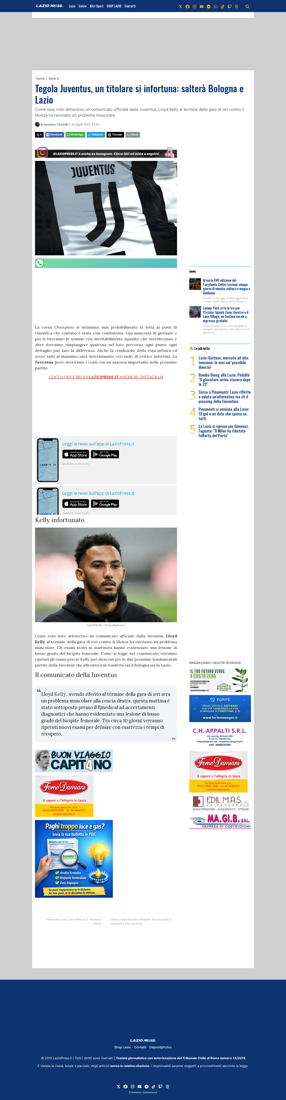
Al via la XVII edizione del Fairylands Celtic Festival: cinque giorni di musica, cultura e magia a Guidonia (226, 286)
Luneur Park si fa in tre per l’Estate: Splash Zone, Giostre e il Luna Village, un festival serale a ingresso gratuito (225, 314)
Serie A (54, 78)
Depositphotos (160, 1047)
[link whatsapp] (215, 6)
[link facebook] (187, 6)
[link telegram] (208, 6)
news (192, 271)
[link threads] (236, 6)
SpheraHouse (149, 1092)
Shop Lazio (122, 1047)
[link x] (180, 6)
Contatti (130, 6)
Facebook (56, 134)
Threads (117, 134)
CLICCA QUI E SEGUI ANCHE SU (106, 376)
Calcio (83, 6)
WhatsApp (76, 134)
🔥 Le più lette (199, 348)
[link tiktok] (222, 6)
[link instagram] (194, 6)
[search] (247, 6)
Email (135, 134)
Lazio (72, 6)
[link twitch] (229, 6)
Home (40, 78)
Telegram (97, 134)
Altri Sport (97, 6)
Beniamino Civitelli (54, 124)
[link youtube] (201, 6)
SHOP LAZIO (114, 6)
